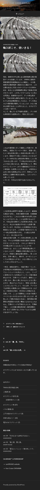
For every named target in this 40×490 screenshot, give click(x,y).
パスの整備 (7, 409)
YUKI (16, 44)
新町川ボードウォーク (19, 326)
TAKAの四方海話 (9, 387)
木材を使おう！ (20, 323)
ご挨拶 (5, 392)
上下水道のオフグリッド (12, 413)
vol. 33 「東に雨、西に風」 (13, 442)
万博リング (9, 326)
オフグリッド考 (10, 323)
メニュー (21, 14)
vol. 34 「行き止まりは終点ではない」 (17, 436)
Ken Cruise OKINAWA (13, 468)
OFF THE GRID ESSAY (17, 3)
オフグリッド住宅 (9, 396)
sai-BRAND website (13, 464)
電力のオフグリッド (10, 422)
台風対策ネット (11, 400)
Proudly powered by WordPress (14, 485)
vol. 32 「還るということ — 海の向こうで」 (19, 449)
